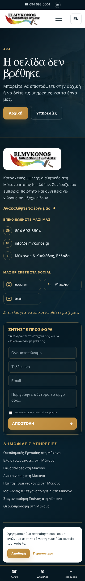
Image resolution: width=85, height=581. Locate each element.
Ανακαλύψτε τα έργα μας (29, 208)
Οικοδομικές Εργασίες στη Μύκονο (32, 453)
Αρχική (15, 113)
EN (76, 18)
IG (57, 5)
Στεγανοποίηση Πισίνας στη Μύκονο (32, 499)
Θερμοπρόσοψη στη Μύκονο (26, 506)
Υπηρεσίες (46, 113)
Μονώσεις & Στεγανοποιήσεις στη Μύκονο (37, 491)
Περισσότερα (43, 553)
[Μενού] (58, 19)
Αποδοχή (18, 553)
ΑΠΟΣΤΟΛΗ (42, 423)
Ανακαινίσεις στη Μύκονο (24, 476)
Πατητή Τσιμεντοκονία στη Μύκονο (31, 483)
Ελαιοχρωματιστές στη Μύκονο (29, 460)
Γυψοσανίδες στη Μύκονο (24, 468)
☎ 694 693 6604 (37, 4)
